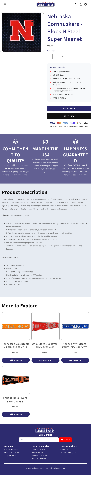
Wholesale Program (68, 452)
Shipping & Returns (40, 455)
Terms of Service (38, 449)
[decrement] (49, 56)
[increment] (62, 56)
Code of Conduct (39, 459)
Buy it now (69, 116)
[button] (4, 4)
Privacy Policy (37, 452)
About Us (64, 449)
